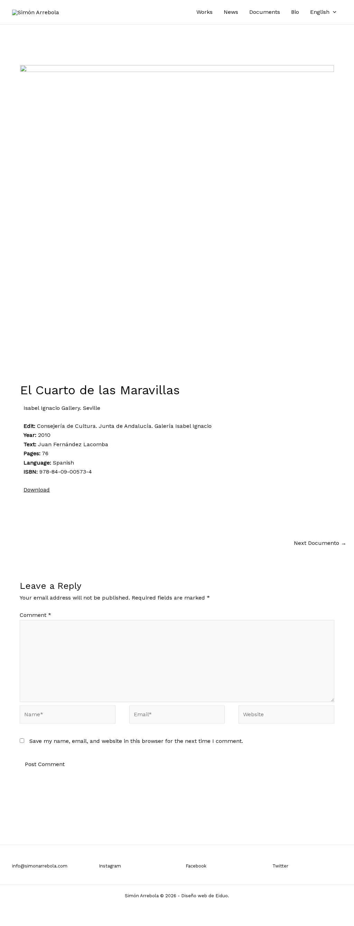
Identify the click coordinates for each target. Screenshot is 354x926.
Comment (35, 615)
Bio (295, 12)
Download (37, 489)
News (231, 12)
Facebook (196, 866)
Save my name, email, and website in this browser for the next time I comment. (136, 741)
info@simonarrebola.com (39, 866)
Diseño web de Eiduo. (205, 895)
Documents (264, 12)
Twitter (280, 866)
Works (204, 12)
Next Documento (320, 543)
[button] (332, 12)
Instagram (110, 866)
